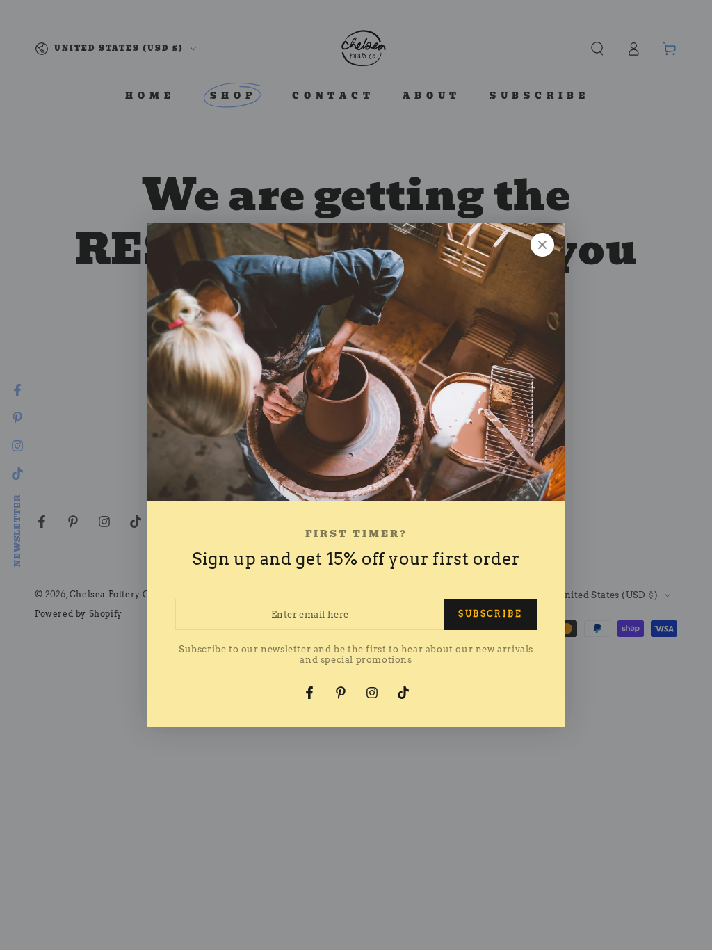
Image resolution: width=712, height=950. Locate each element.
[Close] (542, 245)
